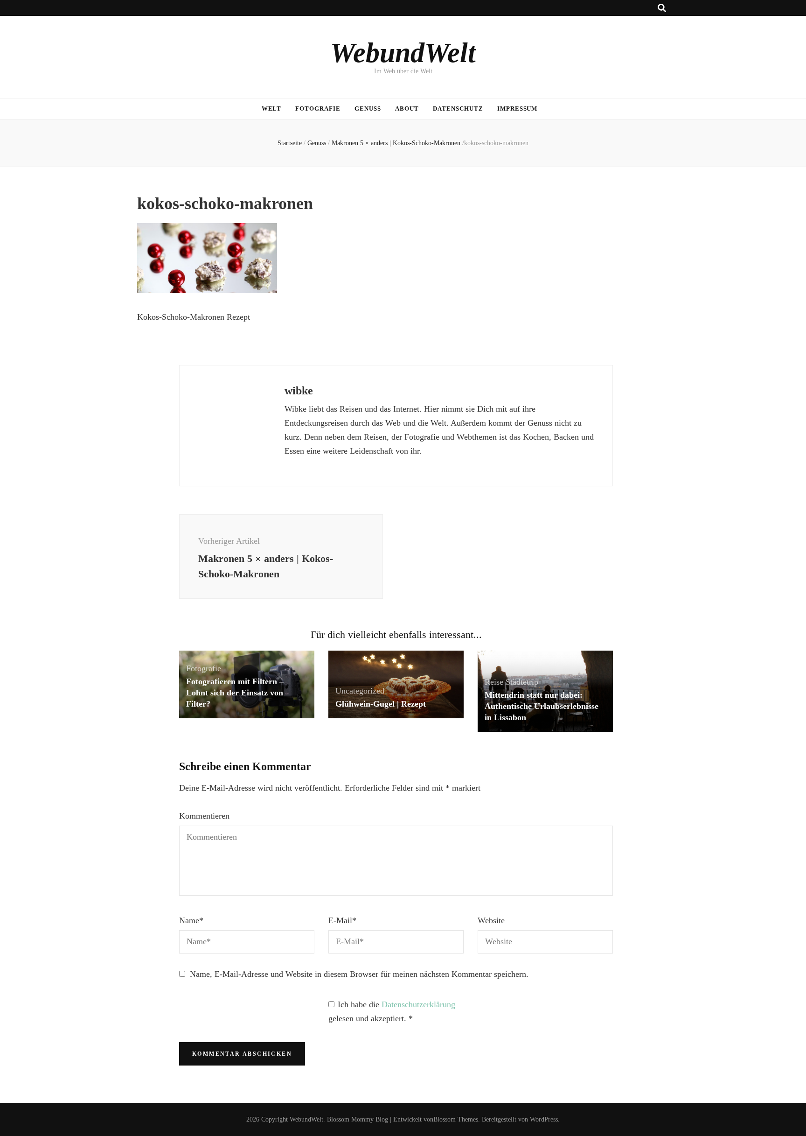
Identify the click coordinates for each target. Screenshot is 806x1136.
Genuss (367, 108)
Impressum (517, 108)
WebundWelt (403, 52)
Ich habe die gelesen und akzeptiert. (391, 1011)
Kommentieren (204, 815)
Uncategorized (359, 690)
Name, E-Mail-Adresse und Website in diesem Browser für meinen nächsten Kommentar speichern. (359, 974)
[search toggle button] (662, 8)
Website (491, 920)
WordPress (544, 1119)
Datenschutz (458, 108)
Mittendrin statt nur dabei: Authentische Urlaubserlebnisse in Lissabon (541, 706)
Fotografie (317, 108)
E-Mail (342, 920)
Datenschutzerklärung (418, 1004)
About (407, 108)
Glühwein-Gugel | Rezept (380, 703)
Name (191, 920)
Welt (272, 108)
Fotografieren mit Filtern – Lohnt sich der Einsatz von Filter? (235, 692)
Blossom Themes (455, 1119)
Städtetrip (522, 682)
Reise (494, 682)
